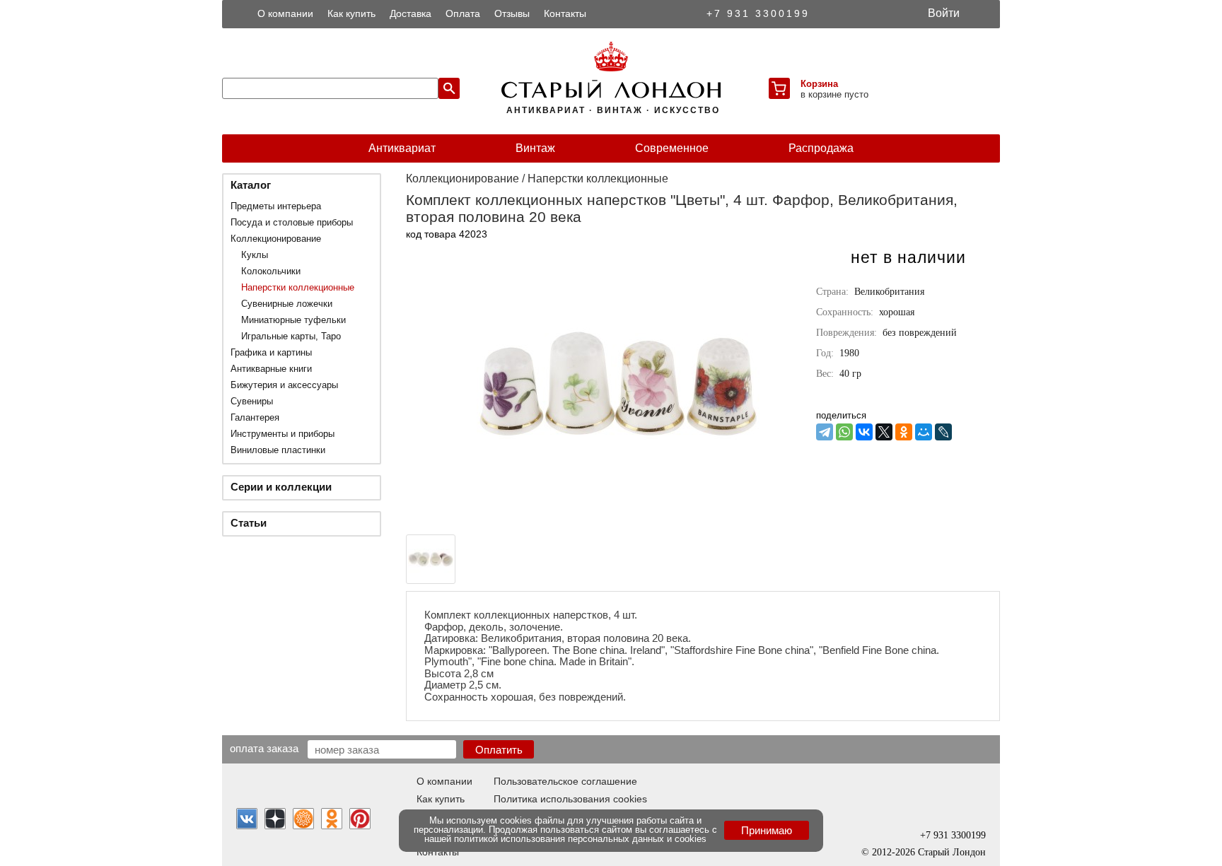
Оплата (463, 13)
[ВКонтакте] (864, 431)
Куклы (254, 255)
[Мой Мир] (923, 431)
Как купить (351, 13)
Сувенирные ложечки (286, 303)
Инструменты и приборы (282, 433)
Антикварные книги (271, 368)
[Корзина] (779, 88)
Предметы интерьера (276, 206)
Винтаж (535, 148)
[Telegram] (824, 431)
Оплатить (499, 750)
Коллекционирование (276, 238)
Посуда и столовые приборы (292, 222)
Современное (672, 148)
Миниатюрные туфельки (293, 320)
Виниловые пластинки (278, 450)
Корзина (819, 83)
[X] (883, 431)
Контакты (565, 13)
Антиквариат (402, 148)
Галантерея (255, 417)
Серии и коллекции (281, 487)
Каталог (251, 185)
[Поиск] (449, 88)
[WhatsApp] (844, 431)
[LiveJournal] (943, 431)
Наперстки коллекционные (297, 287)
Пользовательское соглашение (565, 781)
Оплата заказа (264, 748)
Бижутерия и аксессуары (284, 385)
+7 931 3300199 (758, 13)
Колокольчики (271, 271)
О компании (285, 13)
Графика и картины (271, 352)
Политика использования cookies (570, 798)
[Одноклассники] (903, 431)
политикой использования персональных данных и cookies (580, 838)
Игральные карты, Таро (291, 336)
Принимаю (766, 830)
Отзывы (512, 13)
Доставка (410, 13)
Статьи (249, 523)
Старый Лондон (952, 852)
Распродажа (821, 148)
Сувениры (252, 401)
